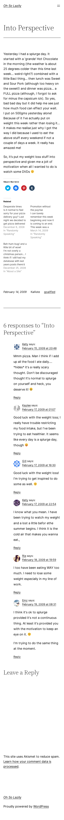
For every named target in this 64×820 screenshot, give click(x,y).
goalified (49, 292)
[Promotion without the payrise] (43, 222)
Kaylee (26, 405)
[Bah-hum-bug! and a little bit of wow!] (16, 257)
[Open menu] (58, 6)
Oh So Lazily (12, 6)
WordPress (41, 806)
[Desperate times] (16, 220)
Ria (24, 555)
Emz (25, 600)
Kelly (25, 344)
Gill (24, 461)
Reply (17, 397)
